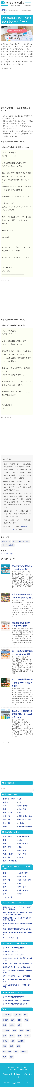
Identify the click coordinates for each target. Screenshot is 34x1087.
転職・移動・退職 (25, 819)
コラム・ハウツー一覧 (10, 938)
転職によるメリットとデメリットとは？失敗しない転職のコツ (17, 908)
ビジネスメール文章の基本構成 (13, 948)
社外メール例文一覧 (25, 826)
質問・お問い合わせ (25, 816)
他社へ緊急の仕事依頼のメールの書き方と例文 (22, 652)
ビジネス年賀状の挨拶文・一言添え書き (16, 1000)
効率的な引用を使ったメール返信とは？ (16, 967)
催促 (11, 554)
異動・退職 (7, 857)
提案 (4, 887)
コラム (27, 1036)
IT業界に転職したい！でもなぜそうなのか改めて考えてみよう (17, 919)
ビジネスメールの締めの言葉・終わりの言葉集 (17, 980)
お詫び (5, 1020)
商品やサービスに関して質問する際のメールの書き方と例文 (22, 714)
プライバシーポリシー (23, 1068)
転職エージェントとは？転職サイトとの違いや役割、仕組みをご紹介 (17, 913)
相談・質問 (7, 847)
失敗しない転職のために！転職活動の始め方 (17, 924)
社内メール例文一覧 (10, 861)
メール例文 (4, 554)
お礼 (20, 799)
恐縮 (4, 876)
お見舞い (22, 823)
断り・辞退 (22, 876)
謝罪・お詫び (23, 805)
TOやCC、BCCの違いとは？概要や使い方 (17, 963)
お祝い (16, 600)
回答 (4, 1046)
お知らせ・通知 (24, 836)
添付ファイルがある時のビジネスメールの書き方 (17, 971)
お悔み (5, 826)
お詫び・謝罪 (23, 873)
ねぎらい (24, 1051)
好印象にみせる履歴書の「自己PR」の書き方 (17, 933)
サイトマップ (13, 1069)
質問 (22, 720)
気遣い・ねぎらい (9, 854)
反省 (20, 883)
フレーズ (6, 1030)
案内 (15, 572)
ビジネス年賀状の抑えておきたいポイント (17, 1004)
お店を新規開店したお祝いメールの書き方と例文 (22, 596)
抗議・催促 (22, 809)
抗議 (20, 894)
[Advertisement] (17, 87)
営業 (15, 1051)
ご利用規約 (23, 526)
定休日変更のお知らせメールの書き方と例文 (22, 567)
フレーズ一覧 (7, 897)
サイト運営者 (23, 1069)
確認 (31, 628)
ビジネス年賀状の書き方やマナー (14, 997)
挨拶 (4, 805)
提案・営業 (7, 816)
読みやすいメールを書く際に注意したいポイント (17, 959)
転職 (19, 1036)
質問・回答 (7, 880)
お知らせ (20, 572)
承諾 (4, 883)
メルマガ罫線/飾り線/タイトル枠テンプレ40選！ (17, 986)
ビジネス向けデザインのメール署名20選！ (17, 976)
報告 (21, 1030)
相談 (4, 809)
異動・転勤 (7, 1051)
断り (19, 1025)
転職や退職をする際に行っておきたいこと (17, 929)
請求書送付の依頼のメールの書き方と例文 (22, 624)
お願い (27, 628)
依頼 (22, 628)
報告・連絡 (7, 823)
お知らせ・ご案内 (9, 799)
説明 (4, 894)
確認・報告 (22, 850)
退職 (11, 1046)
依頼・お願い (23, 890)
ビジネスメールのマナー (11, 951)
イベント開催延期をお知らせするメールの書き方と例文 (22, 682)
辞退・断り (7, 819)
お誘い (21, 802)
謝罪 (19, 1020)
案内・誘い (22, 887)
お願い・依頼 (7, 812)
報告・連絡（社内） (25, 880)
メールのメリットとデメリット (13, 955)
